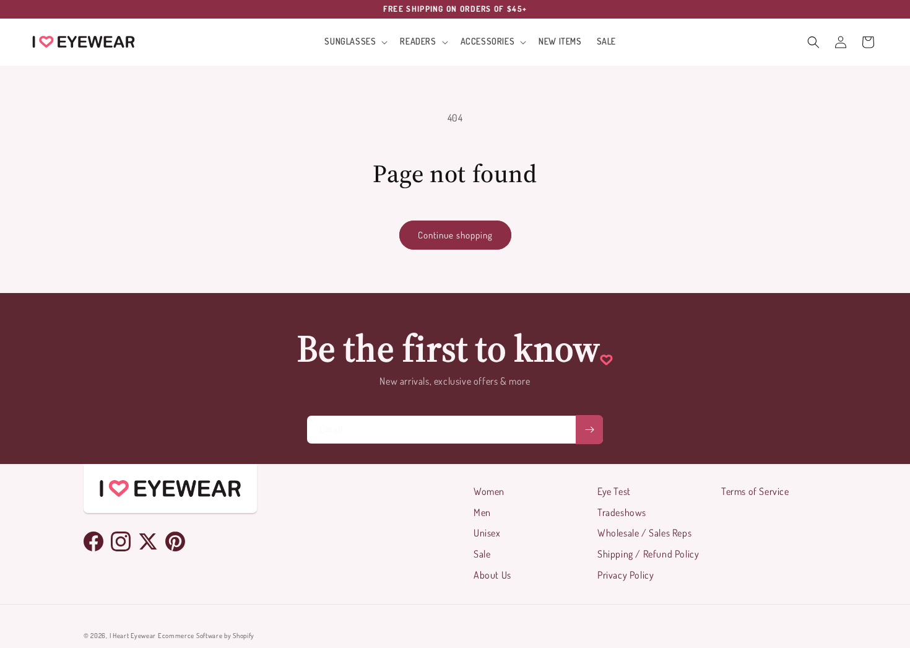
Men (482, 512)
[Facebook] (93, 541)
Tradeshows (621, 512)
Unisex (487, 533)
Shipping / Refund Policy (648, 554)
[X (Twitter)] (148, 541)
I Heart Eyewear (133, 635)
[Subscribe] (589, 429)
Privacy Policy (625, 575)
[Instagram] (121, 541)
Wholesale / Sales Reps (644, 533)
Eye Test (614, 491)
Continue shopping (455, 235)
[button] (354, 41)
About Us (492, 575)
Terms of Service (755, 491)
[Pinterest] (175, 541)
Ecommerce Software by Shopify (206, 635)
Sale (482, 554)
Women (489, 491)
